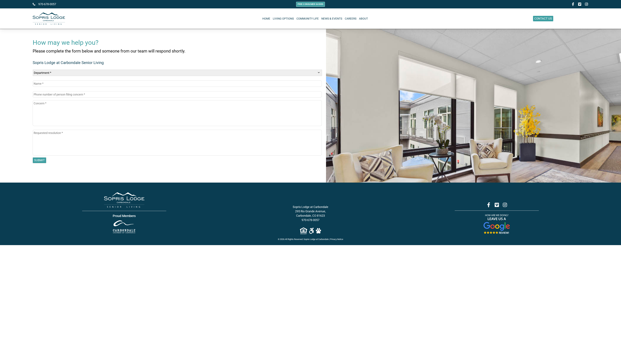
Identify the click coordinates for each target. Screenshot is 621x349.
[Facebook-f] (573, 4)
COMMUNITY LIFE (307, 18)
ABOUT (363, 18)
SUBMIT (39, 160)
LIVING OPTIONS (283, 18)
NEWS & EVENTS (331, 18)
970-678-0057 (310, 220)
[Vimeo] (496, 204)
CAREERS (350, 18)
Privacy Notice (336, 239)
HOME (266, 18)
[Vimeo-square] (580, 4)
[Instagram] (586, 4)
